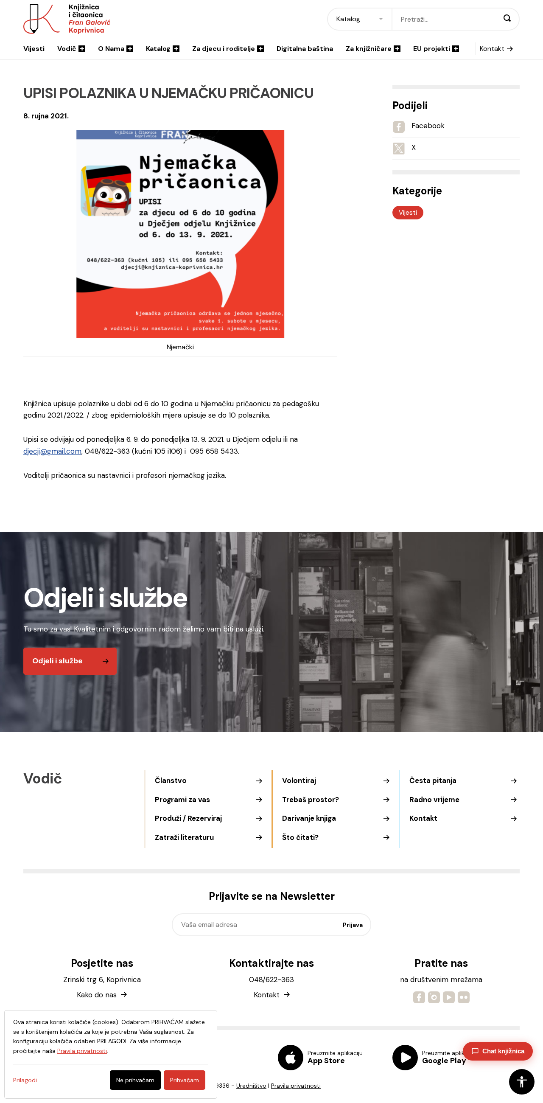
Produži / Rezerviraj (188, 818)
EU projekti (431, 48)
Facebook (428, 125)
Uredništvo (251, 1085)
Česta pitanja (432, 780)
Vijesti (34, 48)
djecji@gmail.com (52, 451)
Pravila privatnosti (296, 1085)
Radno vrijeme (434, 799)
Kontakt (492, 48)
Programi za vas (182, 799)
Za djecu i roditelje (223, 48)
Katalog (158, 48)
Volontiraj (299, 780)
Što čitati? (300, 837)
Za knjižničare (369, 48)
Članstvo (171, 780)
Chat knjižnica (503, 1051)
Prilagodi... (27, 1080)
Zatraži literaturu (184, 837)
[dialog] (110, 1054)
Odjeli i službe (57, 661)
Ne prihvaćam (135, 1080)
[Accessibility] (522, 1082)
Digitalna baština (305, 48)
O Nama (111, 48)
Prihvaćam (184, 1080)
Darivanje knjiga (309, 818)
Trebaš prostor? (310, 799)
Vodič (66, 48)
